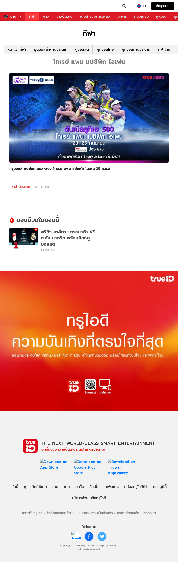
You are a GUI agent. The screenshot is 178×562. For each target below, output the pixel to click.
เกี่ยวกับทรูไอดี (32, 512)
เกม (67, 487)
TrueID (13, 6)
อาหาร (122, 16)
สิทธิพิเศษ (39, 487)
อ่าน (13, 16)
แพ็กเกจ (112, 487)
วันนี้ (15, 487)
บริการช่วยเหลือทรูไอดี (89, 498)
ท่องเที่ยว (141, 16)
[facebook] (89, 536)
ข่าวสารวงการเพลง (95, 16)
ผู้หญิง (161, 16)
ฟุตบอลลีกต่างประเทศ (50, 49)
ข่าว (46, 16)
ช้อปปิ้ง (95, 487)
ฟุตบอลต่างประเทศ (135, 49)
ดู (25, 487)
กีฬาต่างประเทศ (19, 186)
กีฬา (32, 16)
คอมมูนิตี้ (160, 487)
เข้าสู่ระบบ (162, 6)
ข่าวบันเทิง (64, 16)
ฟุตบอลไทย (105, 49)
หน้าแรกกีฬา (16, 49)
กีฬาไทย (164, 49)
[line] (76, 536)
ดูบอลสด (82, 49)
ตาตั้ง (79, 487)
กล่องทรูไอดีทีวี (135, 487)
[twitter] (102, 536)
